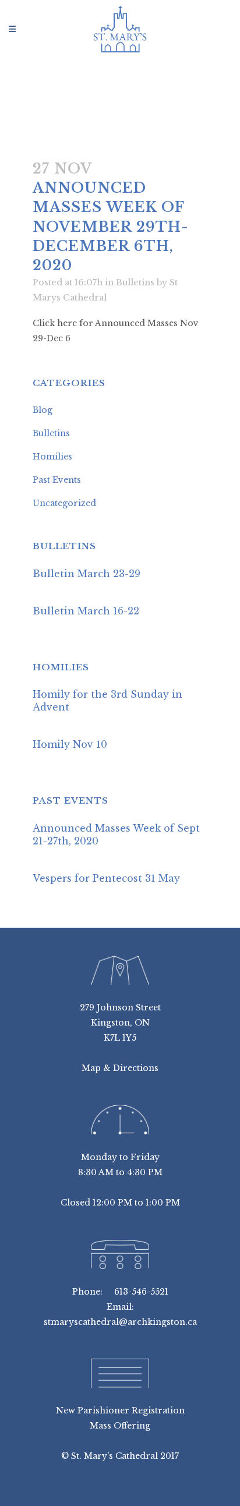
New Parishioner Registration (120, 1410)
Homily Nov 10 (70, 744)
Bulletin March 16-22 (86, 611)
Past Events (57, 480)
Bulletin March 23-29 (86, 573)
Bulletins (135, 282)
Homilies (52, 456)
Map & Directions (120, 1068)
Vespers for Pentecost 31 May (106, 878)
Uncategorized (64, 503)
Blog (42, 410)
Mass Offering (120, 1425)
